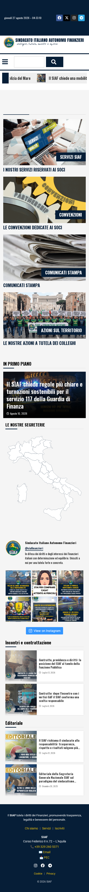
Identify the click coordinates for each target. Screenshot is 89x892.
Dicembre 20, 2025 (50, 786)
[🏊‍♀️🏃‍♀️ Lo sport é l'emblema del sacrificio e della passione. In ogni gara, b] (18, 609)
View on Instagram (47, 630)
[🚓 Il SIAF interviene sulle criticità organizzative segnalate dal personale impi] (70, 609)
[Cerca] (54, 62)
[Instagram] (74, 18)
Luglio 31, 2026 (48, 753)
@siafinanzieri (34, 548)
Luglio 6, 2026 (48, 706)
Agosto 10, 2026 (18, 413)
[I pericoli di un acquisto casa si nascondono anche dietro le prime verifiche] (44, 583)
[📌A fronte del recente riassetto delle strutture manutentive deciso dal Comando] (18, 583)
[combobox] (29, 61)
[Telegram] (81, 18)
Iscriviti (59, 828)
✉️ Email (44, 852)
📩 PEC (44, 857)
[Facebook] (59, 18)
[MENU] (5, 61)
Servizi (46, 828)
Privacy (50, 873)
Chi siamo (31, 828)
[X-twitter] (67, 18)
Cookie (38, 873)
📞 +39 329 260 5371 (44, 846)
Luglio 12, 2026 (48, 672)
